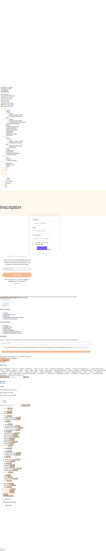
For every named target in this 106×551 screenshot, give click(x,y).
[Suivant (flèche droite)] (2, 550)
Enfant (5, 156)
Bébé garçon (10, 165)
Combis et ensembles (12, 123)
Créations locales (11, 134)
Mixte (8, 166)
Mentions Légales (8, 330)
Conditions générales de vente (12, 333)
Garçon (8, 159)
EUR (8, 179)
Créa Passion (13, 358)
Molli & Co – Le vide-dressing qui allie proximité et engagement (7, 89)
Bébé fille (9, 163)
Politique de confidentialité (11, 331)
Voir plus (2, 381)
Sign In (49, 249)
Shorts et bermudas (15, 120)
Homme (5, 136)
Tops (10, 113)
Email (34, 227)
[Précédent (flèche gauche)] (0, 550)
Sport (8, 125)
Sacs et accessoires (12, 129)
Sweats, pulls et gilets (16, 114)
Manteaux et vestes (15, 116)
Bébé (4, 161)
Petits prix (6, 167)
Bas (7, 117)
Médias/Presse (7, 327)
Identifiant (36, 219)
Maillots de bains (11, 128)
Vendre (5, 173)
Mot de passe (37, 235)
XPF (8, 178)
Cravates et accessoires (13, 153)
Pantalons (12, 147)
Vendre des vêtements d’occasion (13, 317)
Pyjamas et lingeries (12, 126)
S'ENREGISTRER (42, 248)
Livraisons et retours (9, 314)
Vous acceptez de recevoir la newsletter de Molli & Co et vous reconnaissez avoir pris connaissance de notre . (46, 347)
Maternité (9, 132)
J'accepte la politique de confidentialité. (41, 243)
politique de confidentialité (79, 347)
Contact (5, 313)
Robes (8, 110)
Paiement (6, 316)
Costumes (9, 135)
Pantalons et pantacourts (17, 122)
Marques (5, 169)
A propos (5, 170)
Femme (4, 109)
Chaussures (9, 131)
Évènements (7, 328)
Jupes (11, 119)
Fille (7, 157)
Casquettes (9, 150)
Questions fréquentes (10, 318)
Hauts (8, 112)
